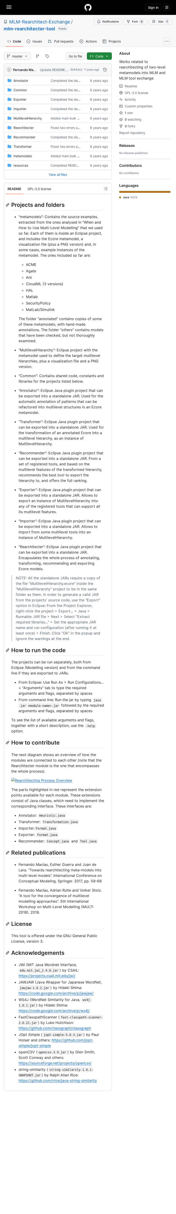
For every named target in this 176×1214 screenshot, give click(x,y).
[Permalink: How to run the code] (8, 650)
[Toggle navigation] (9, 7)
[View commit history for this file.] (105, 69)
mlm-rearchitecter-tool (29, 28)
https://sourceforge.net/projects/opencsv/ (55, 1063)
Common (20, 90)
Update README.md (55, 70)
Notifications (110, 21)
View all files (58, 174)
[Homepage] (88, 7)
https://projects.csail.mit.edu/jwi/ (47, 975)
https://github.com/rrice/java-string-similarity (58, 1080)
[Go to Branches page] (37, 56)
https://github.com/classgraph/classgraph (55, 1028)
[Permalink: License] (8, 924)
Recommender (24, 137)
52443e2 (76, 69)
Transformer (23, 146)
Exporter (20, 99)
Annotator (21, 80)
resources (21, 165)
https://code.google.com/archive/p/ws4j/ (54, 1010)
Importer (20, 109)
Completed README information (75, 165)
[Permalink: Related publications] (8, 852)
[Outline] (106, 188)
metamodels (23, 156)
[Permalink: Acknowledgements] (8, 953)
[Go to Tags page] (47, 56)
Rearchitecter (24, 128)
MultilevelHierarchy (28, 118)
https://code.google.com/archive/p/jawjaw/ (56, 993)
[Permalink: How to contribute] (8, 742)
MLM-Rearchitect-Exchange (39, 22)
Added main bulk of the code (72, 118)
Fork (137, 21)
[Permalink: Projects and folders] (8, 205)
